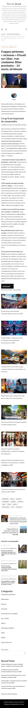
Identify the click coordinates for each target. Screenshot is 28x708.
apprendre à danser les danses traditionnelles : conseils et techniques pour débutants (12, 451)
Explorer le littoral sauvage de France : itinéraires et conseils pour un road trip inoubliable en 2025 (12, 462)
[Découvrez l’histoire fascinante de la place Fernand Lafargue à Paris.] (14, 412)
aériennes (5, 498)
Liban (9, 504)
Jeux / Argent (5, 618)
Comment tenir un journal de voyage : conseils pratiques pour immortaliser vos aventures (13, 369)
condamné (5, 501)
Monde (3, 637)
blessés (18, 498)
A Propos (21, 704)
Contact (16, 702)
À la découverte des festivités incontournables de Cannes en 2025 (11, 670)
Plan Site (21, 702)
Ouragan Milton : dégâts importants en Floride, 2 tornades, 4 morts (8, 582)
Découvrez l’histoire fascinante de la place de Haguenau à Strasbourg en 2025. (8, 553)
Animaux (3, 604)
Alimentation (5, 599)
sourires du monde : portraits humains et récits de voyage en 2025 (13, 687)
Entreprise (4, 609)
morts (15, 504)
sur (12, 507)
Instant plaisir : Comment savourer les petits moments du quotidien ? (14, 681)
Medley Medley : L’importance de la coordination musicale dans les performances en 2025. (12, 340)
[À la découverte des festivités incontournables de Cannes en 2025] (14, 301)
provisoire (5, 507)
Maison (3, 623)
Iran (3, 504)
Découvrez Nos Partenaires (9, 694)
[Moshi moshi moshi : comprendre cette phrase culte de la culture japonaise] (14, 386)
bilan (12, 498)
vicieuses (19, 507)
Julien (14, 99)
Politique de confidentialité (11, 704)
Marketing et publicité (7, 628)
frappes (20, 501)
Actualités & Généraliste (8, 47)
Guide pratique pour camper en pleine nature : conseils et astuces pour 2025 (12, 665)
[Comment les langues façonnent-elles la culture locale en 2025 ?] (14, 479)
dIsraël (13, 501)
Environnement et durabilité (9, 613)
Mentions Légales (8, 702)
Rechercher (4, 649)
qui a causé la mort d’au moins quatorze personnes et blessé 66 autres (14, 141)
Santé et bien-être (6, 642)
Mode (3, 632)
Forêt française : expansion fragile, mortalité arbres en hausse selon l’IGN (9, 568)
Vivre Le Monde (14, 3)
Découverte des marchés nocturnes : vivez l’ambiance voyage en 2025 (13, 676)
